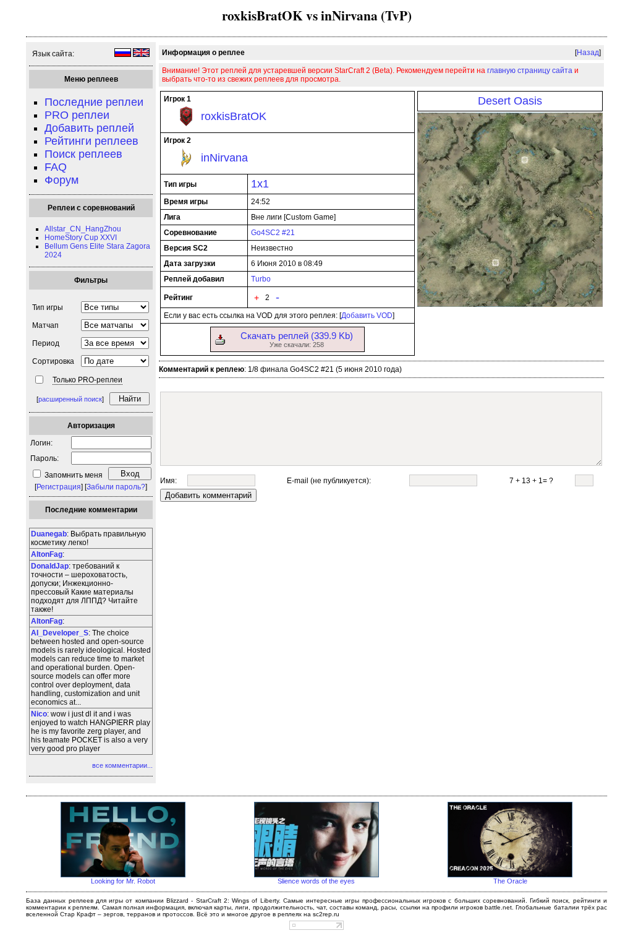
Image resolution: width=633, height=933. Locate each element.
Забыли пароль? (116, 487)
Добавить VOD (367, 315)
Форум (62, 180)
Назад (588, 52)
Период (45, 343)
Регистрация (58, 487)
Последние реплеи (94, 102)
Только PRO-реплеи (87, 380)
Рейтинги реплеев (91, 141)
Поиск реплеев (83, 154)
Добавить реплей (89, 128)
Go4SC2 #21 (273, 232)
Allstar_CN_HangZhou (83, 229)
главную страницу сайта (529, 70)
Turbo (261, 279)
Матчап (45, 325)
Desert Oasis (510, 101)
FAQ (56, 167)
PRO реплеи (77, 115)
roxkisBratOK (233, 116)
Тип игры (47, 307)
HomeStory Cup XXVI (81, 237)
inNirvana (224, 158)
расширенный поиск (70, 399)
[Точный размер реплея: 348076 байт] (220, 342)
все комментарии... (122, 765)
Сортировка (53, 361)
